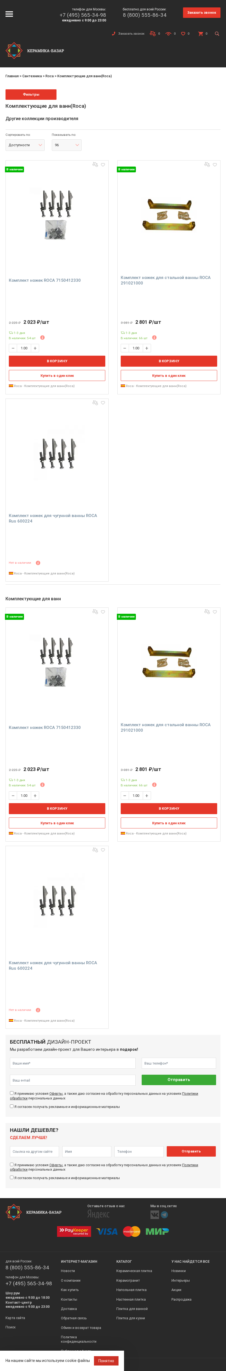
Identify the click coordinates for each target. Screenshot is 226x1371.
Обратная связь (74, 1318)
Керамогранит (128, 1280)
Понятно (106, 1361)
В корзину (57, 361)
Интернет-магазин (79, 1261)
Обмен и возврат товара (81, 1328)
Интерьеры (180, 1280)
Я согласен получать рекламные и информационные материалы (67, 1107)
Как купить (70, 1290)
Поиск (11, 1327)
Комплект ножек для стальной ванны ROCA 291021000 (166, 280)
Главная (12, 76)
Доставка (69, 1309)
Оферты (56, 1093)
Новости (68, 1271)
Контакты (69, 1299)
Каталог (124, 1261)
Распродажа (181, 1299)
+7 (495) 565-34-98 (83, 15)
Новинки (178, 1271)
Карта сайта (15, 1318)
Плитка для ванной (132, 1309)
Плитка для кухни (130, 1318)
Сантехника (32, 76)
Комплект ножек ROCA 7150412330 (45, 280)
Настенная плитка (131, 1299)
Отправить (179, 1079)
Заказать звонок (201, 12)
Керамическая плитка (134, 1271)
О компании (70, 1280)
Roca (49, 76)
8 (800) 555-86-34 (144, 15)
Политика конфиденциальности (78, 1339)
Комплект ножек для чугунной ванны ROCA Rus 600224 (53, 518)
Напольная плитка (131, 1290)
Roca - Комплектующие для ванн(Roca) (44, 386)
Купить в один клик (57, 376)
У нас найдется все (190, 1261)
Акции (176, 1290)
